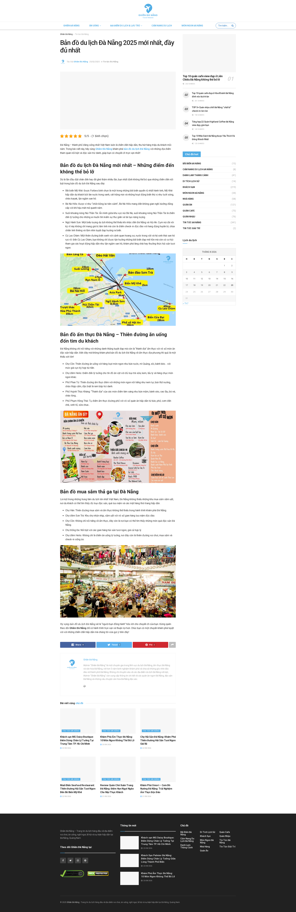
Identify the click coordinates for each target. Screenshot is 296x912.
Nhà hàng (188, 199)
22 (224, 285)
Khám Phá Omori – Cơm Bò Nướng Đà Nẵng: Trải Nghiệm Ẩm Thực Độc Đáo (156, 789)
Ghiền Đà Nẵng (71, 25)
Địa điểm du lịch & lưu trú (125, 25)
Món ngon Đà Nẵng (192, 25)
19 (202, 285)
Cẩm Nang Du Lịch (162, 25)
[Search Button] (233, 25)
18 (194, 285)
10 (187, 279)
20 (209, 285)
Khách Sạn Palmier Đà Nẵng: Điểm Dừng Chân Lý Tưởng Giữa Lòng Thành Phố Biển (158, 858)
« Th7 (185, 303)
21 (217, 285)
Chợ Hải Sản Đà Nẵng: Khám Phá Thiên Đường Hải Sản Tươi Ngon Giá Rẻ (158, 740)
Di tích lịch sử (191, 181)
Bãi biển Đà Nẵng (192, 163)
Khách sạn (189, 187)
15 (224, 279)
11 (194, 279)
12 (202, 279)
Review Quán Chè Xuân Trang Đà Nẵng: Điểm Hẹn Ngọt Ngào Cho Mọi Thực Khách (117, 789)
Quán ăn (187, 204)
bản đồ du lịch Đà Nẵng (137, 148)
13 (209, 279)
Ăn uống (94, 25)
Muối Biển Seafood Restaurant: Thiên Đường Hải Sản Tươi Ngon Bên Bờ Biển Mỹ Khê (77, 789)
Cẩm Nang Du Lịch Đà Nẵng (198, 169)
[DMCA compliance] (73, 874)
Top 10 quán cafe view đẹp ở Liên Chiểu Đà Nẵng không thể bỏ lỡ (202, 78)
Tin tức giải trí (191, 228)
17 (187, 285)
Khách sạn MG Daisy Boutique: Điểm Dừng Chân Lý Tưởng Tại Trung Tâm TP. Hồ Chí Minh (77, 740)
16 (232, 279)
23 (232, 285)
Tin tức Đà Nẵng (82, 34)
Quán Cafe (189, 210)
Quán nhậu (189, 216)
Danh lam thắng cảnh (195, 175)
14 (217, 279)
